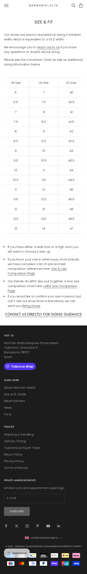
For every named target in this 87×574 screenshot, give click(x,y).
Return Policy (13, 454)
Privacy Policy (14, 461)
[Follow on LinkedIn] (59, 526)
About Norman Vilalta (19, 388)
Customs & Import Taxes (22, 448)
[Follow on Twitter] (17, 526)
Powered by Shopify (70, 546)
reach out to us (48, 47)
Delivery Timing (15, 441)
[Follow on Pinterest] (38, 526)
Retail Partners (14, 401)
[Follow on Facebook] (6, 526)
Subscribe (17, 511)
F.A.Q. (8, 414)
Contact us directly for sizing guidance (43, 314)
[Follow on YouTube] (48, 526)
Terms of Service (16, 468)
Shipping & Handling (19, 434)
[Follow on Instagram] (27, 526)
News (8, 408)
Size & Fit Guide (15, 394)
